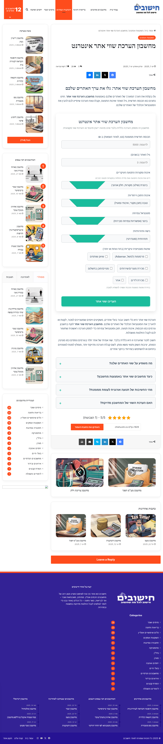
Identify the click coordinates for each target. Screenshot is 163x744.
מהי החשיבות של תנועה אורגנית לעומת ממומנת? (120, 390)
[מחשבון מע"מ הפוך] (71, 525)
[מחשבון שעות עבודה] (34, 253)
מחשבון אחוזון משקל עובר (17, 208)
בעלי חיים (36, 453)
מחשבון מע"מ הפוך (77, 540)
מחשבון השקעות (113, 540)
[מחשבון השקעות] (106, 525)
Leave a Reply (106, 559)
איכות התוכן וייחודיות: (139, 195)
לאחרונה (25, 277)
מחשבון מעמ (150, 540)
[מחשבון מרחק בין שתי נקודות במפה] (34, 316)
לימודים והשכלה (33, 474)
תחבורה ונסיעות (33, 428)
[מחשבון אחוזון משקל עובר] (34, 213)
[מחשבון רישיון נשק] (34, 45)
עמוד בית (114, 9)
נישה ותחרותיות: (141, 231)
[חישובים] (146, 9)
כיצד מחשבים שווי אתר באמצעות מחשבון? (124, 376)
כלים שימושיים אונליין (31, 417)
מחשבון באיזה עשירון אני (17, 168)
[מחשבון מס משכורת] (34, 104)
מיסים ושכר (49, 9)
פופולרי (40, 277)
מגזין (39, 443)
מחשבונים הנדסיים (32, 458)
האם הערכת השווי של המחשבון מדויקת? (126, 403)
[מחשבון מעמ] (141, 525)
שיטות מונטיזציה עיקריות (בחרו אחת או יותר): (126, 249)
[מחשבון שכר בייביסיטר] (34, 194)
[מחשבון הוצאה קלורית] (34, 84)
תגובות (9, 277)
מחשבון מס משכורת (18, 98)
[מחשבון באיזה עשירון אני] (34, 174)
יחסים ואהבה (36, 9)
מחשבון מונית (17, 348)
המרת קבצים (35, 468)
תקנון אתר (7, 738)
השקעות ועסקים (64, 9)
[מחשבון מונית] (34, 355)
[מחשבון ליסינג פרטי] (34, 124)
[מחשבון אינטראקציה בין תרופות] (34, 233)
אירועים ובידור (34, 463)
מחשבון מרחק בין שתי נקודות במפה (15, 310)
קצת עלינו (18, 738)
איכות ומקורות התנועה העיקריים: (133, 172)
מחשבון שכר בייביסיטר (17, 188)
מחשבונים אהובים (98, 9)
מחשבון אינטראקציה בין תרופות (16, 229)
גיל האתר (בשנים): (140, 154)
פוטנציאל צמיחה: (141, 213)
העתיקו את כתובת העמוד (87, 427)
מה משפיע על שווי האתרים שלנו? (130, 363)
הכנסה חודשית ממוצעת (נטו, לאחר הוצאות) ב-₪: (124, 137)
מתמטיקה (36, 433)
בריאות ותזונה (79, 9)
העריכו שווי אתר (106, 301)
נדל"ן (38, 438)
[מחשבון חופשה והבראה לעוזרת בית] (34, 65)
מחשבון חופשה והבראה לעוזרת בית (16, 61)
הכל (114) (25, 140)
